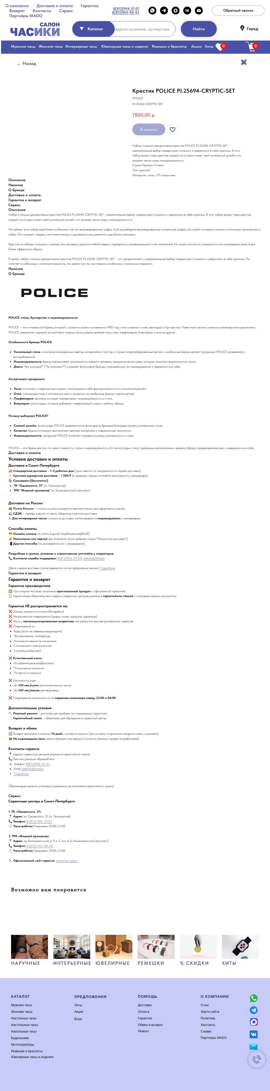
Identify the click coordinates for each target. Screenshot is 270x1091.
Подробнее (107, 568)
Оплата (143, 1012)
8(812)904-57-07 (69, 558)
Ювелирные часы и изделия (124, 46)
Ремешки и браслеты (169, 46)
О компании (17, 5)
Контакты (42, 10)
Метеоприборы (22, 1044)
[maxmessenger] (176, 10)
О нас (205, 1005)
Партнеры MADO (213, 1038)
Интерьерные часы (81, 46)
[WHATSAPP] (152, 10)
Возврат (17, 10)
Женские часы (51, 46)
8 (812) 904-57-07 (39, 821)
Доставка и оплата (55, 5)
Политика (208, 1018)
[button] (238, 10)
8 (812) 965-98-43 (40, 846)
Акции (196, 46)
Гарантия (89, 5)
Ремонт (143, 1031)
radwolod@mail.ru (94, 558)
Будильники (20, 1038)
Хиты (209, 46)
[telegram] (164, 10)
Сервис (66, 10)
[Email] (199, 10)
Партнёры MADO (25, 15)
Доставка (145, 1005)
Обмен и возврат (150, 1025)
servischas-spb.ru (67, 860)
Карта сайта (210, 1012)
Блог (78, 1019)
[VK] (187, 10)
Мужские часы (23, 46)
